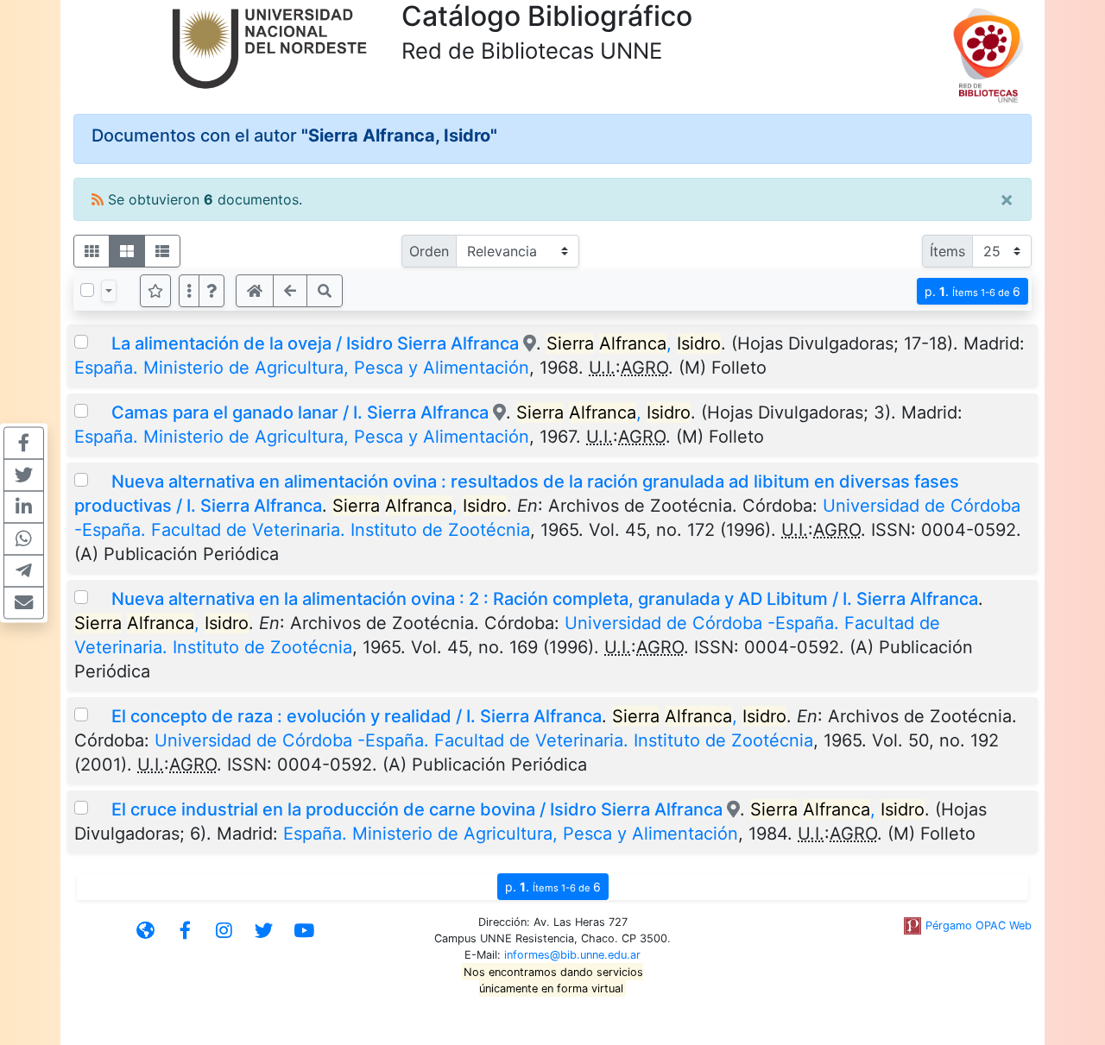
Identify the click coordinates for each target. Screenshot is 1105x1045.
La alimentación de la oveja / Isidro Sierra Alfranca (315, 343)
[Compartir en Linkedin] (23, 506)
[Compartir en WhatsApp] (23, 538)
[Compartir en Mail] (23, 602)
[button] (211, 290)
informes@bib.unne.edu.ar (572, 954)
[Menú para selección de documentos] (109, 291)
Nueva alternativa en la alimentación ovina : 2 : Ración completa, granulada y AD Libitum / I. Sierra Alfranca (544, 599)
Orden (429, 251)
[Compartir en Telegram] (23, 570)
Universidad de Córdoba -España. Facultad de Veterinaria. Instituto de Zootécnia (484, 740)
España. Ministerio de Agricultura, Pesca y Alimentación (301, 367)
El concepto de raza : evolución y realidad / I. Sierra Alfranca (356, 716)
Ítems (947, 251)
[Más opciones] (189, 290)
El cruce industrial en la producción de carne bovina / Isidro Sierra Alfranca (417, 809)
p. (972, 291)
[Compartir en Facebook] (23, 442)
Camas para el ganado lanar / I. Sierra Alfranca (300, 412)
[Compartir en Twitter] (23, 474)
